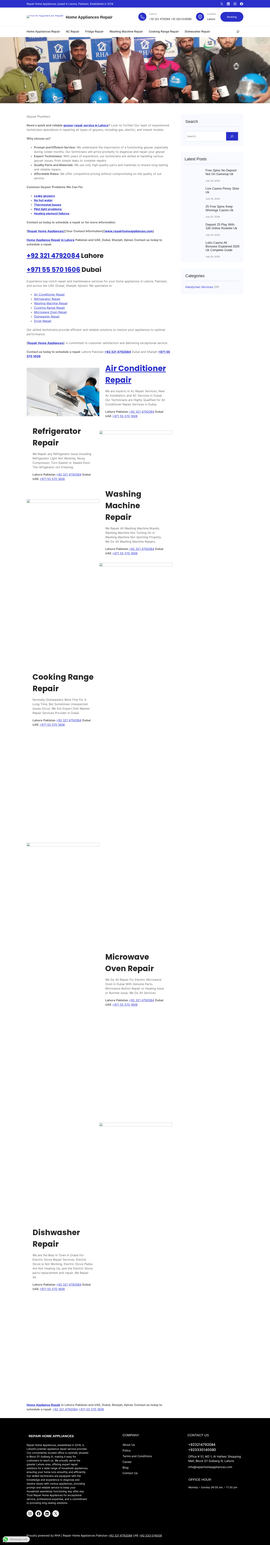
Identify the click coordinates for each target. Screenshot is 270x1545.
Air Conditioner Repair (49, 294)
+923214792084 (201, 1445)
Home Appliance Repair (43, 1405)
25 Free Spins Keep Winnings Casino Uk (219, 208)
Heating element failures (51, 213)
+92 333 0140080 (181, 19)
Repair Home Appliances (45, 231)
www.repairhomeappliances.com (129, 231)
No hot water (43, 200)
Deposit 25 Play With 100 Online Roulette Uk (221, 226)
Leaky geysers (44, 196)
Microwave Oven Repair (50, 312)
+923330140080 (202, 1450)
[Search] (232, 136)
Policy (127, 1450)
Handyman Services (199, 287)
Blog (125, 1467)
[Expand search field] (237, 31)
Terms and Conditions (137, 1456)
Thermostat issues (47, 204)
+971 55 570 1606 (53, 269)
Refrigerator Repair (47, 299)
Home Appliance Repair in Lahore (51, 240)
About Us (129, 1445)
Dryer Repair (42, 321)
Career (127, 1462)
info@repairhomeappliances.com (210, 1467)
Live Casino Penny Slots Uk (222, 190)
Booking (232, 16)
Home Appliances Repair (89, 17)
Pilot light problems (48, 209)
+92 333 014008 (150, 1535)
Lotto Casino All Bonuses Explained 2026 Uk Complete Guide (222, 246)
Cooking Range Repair (49, 308)
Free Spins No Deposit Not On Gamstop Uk (221, 172)
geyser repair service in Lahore (85, 125)
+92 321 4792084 (159, 19)
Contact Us (130, 1473)
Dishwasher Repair (47, 316)
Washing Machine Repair (51, 303)
